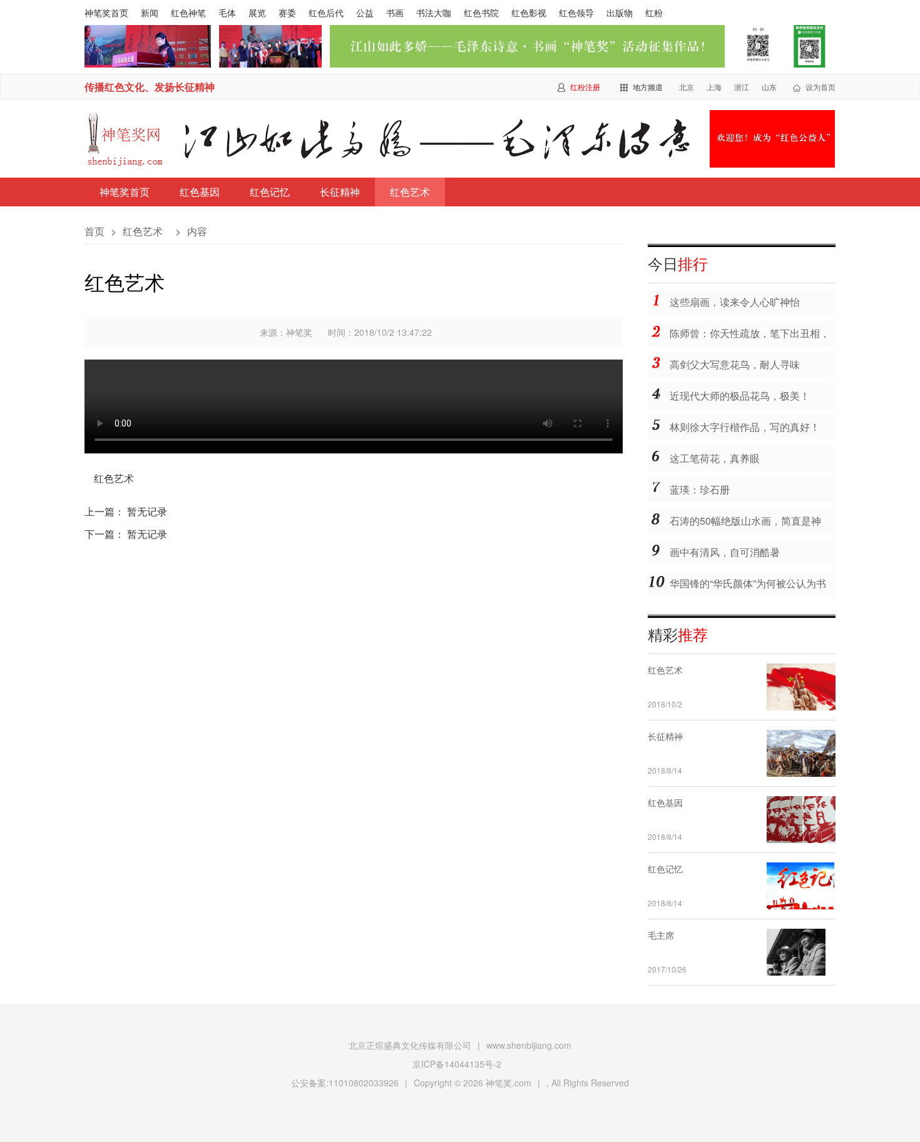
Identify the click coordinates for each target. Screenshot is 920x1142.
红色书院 (481, 12)
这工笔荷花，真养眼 (715, 458)
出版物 (619, 12)
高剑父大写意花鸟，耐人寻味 (735, 364)
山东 (769, 86)
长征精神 (340, 191)
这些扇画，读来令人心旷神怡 (735, 302)
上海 (714, 86)
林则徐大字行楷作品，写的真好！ (745, 427)
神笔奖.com (508, 1082)
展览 (257, 12)
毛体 (227, 12)
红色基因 (200, 191)
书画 (395, 12)
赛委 (287, 12)
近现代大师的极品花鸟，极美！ (740, 395)
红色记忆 (270, 191)
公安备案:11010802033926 (345, 1082)
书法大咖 (433, 12)
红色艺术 (410, 191)
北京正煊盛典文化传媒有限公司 (410, 1045)
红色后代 (326, 12)
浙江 (741, 86)
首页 (94, 231)
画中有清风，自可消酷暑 (725, 552)
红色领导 (576, 12)
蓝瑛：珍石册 (700, 489)
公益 (365, 12)
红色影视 (528, 12)
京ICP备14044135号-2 (456, 1064)
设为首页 (820, 86)
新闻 (149, 12)
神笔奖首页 (106, 12)
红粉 (654, 12)
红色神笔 (188, 12)
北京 (686, 86)
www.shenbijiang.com (528, 1045)
